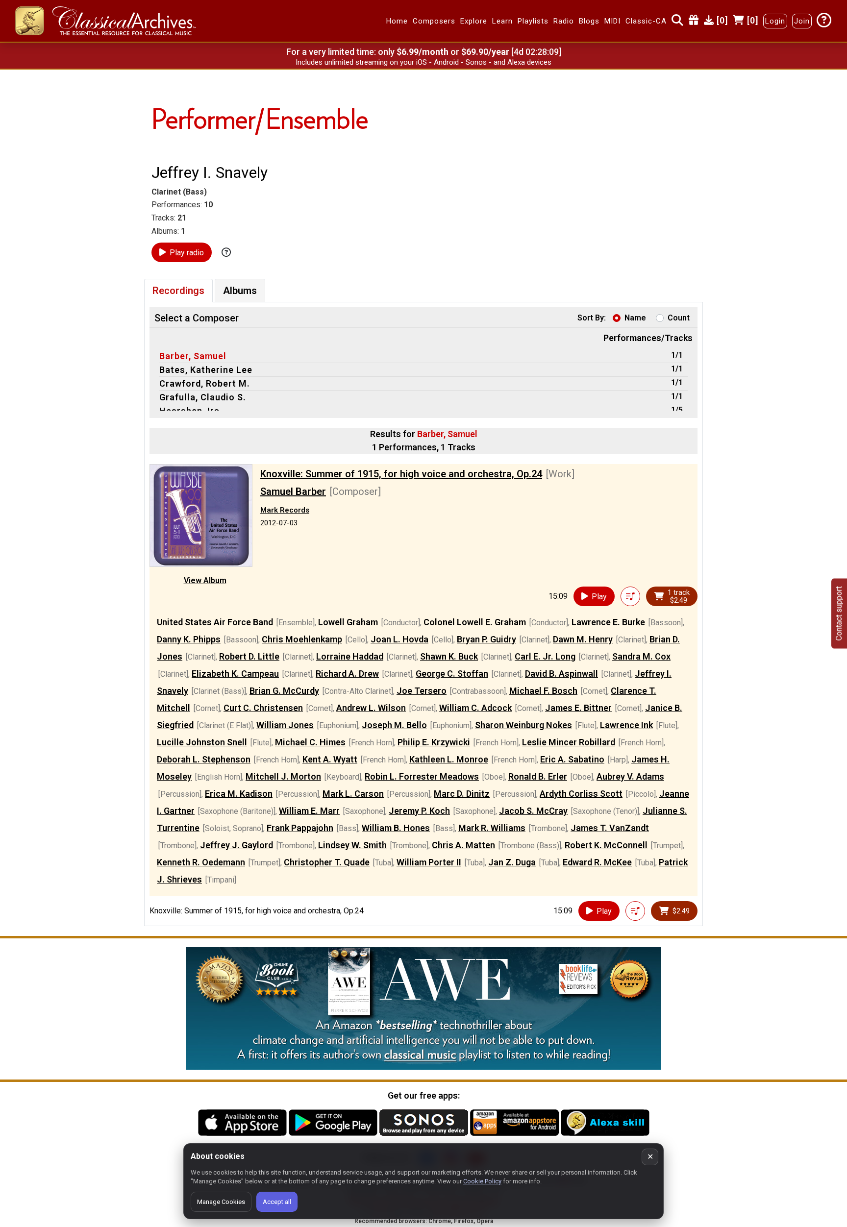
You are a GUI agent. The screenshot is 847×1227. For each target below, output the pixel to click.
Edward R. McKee (597, 862)
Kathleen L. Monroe (448, 759)
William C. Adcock (475, 708)
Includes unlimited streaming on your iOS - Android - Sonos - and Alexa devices (423, 62)
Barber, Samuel (192, 356)
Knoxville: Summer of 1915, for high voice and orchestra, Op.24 (401, 474)
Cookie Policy (482, 1181)
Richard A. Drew (347, 673)
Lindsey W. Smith (352, 845)
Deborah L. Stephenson (203, 759)
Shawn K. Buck (449, 656)
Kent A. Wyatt (329, 759)
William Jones (285, 725)
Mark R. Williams (491, 828)
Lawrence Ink (626, 725)
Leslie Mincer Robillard (568, 742)
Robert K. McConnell (606, 845)
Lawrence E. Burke (608, 622)
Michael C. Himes (310, 742)
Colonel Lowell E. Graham (475, 622)
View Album (205, 580)
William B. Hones (396, 828)
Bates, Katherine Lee (205, 370)
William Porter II (429, 862)
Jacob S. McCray (533, 811)
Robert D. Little (249, 656)
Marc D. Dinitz (462, 793)
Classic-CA (646, 21)
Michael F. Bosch (543, 691)
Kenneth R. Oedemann (201, 862)
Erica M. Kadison (239, 793)
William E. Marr (309, 811)
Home (397, 21)
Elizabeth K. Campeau (235, 673)
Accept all (277, 1201)
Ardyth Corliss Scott (581, 793)
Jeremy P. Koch (419, 811)
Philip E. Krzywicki (434, 742)
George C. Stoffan (452, 673)
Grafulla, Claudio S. (202, 397)
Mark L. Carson (353, 793)
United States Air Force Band (215, 622)
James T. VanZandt (610, 828)
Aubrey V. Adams (630, 776)
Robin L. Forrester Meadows (422, 776)
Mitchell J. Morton (283, 776)
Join (802, 21)
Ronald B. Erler (537, 776)
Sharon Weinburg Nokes (523, 725)
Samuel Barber (293, 491)
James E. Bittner (578, 708)
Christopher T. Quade (327, 862)
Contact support (839, 614)
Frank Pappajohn (300, 828)
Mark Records (284, 510)
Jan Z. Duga (512, 862)
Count (679, 317)
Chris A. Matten (463, 845)
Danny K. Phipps (189, 639)
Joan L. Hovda (399, 639)
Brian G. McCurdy (284, 691)
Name (635, 317)
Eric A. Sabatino (572, 759)
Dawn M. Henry (583, 639)
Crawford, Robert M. (204, 383)
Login (775, 21)
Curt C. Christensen (263, 708)
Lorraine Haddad (349, 656)
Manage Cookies (221, 1201)
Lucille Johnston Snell (202, 742)
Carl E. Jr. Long (545, 656)
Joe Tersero (422, 691)
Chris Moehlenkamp (302, 639)
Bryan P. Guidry (486, 639)
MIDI (612, 21)
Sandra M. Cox (641, 656)
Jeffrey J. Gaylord (236, 845)
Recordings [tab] (178, 290)
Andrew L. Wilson (371, 708)
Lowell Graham (348, 622)
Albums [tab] (240, 290)
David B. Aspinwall (561, 673)
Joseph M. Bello (394, 725)
